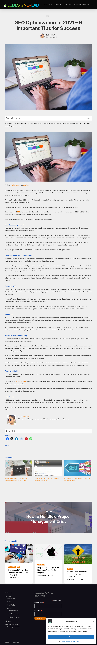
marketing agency (21, 381)
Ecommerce (11, 567)
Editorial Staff (50, 35)
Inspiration (41, 564)
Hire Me (9, 608)
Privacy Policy (76, 641)
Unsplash (26, 185)
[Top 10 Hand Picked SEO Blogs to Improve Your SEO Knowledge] (48, 468)
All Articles (8, 593)
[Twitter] (9, 431)
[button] (93, 621)
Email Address (39, 602)
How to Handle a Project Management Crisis (48, 517)
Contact (9, 602)
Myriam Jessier (16, 185)
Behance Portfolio (14, 617)
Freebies (70, 568)
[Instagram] (12, 431)
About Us (8, 596)
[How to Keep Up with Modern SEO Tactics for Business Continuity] (77, 468)
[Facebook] (6, 431)
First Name (38, 610)
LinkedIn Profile (14, 611)
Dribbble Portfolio (14, 614)
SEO (48, 16)
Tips (18, 567)
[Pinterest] (14, 431)
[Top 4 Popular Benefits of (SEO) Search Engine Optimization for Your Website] (18, 468)
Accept (71, 637)
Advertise (8, 621)
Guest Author (11, 605)
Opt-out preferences (66, 641)
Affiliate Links (11, 598)
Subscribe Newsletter (12, 624)
